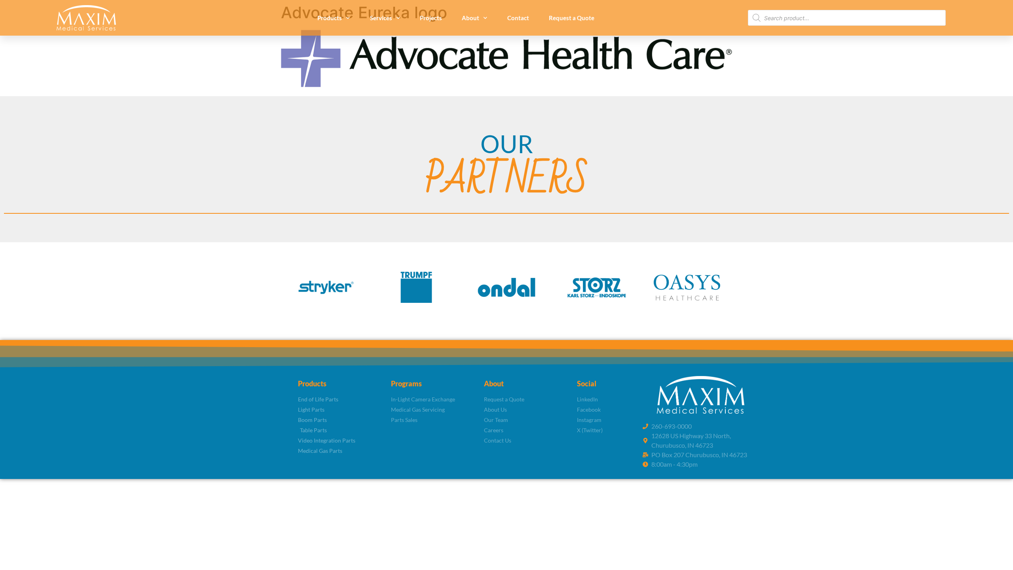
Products (329, 17)
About (470, 17)
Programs (406, 383)
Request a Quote (571, 17)
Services (381, 17)
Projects (431, 17)
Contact (518, 17)
